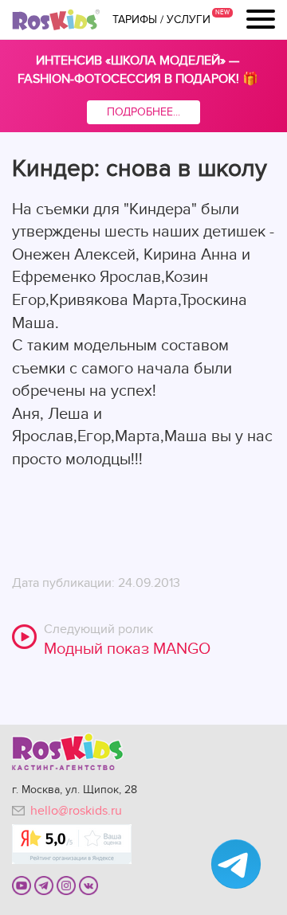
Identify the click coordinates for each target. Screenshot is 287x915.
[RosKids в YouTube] (21, 885)
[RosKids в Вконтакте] (88, 885)
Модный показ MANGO (127, 649)
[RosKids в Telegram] (43, 885)
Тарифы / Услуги (161, 20)
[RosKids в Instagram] (66, 885)
